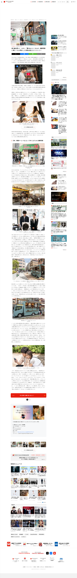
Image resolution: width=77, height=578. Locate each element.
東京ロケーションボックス (15, 536)
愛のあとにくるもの (14, 534)
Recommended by (39, 502)
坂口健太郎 (14, 94)
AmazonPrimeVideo (33, 534)
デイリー (52, 82)
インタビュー (24, 536)
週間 (56, 82)
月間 (58, 82)
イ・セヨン (35, 95)
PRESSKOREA (41, 534)
